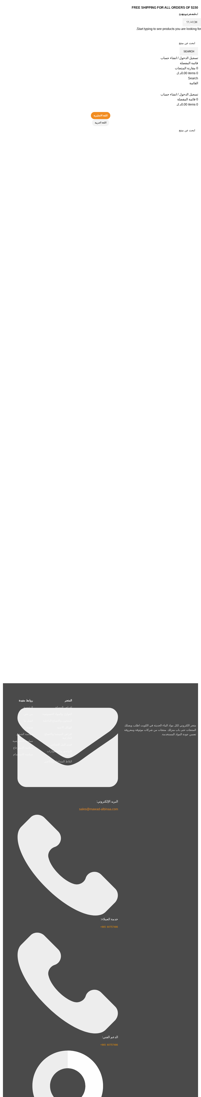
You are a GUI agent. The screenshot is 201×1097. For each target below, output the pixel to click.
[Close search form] (196, 5)
